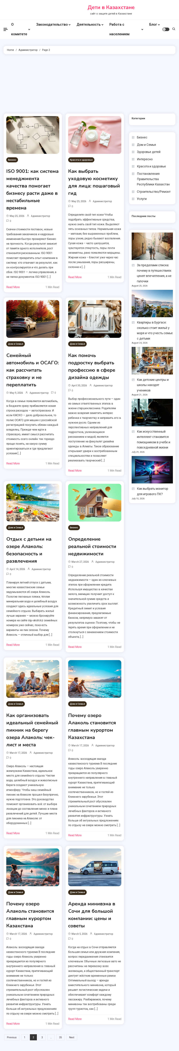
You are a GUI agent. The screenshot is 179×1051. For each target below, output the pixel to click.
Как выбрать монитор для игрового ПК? (152, 491)
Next (71, 1037)
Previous (12, 1037)
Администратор (40, 216)
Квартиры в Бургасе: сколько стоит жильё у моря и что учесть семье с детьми (155, 330)
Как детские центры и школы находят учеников (153, 385)
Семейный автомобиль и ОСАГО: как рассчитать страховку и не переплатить (32, 370)
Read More (13, 287)
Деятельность (89, 24)
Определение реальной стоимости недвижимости (92, 546)
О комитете (19, 29)
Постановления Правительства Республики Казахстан (153, 179)
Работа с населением (119, 29)
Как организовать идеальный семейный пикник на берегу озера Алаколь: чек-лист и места (32, 730)
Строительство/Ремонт (154, 191)
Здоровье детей (148, 152)
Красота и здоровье (81, 160)
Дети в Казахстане (111, 7)
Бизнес (12, 160)
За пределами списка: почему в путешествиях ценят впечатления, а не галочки (154, 273)
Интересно (145, 159)
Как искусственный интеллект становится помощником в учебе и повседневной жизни (153, 439)
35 (60, 1037)
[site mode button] (165, 29)
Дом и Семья (15, 344)
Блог (153, 24)
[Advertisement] (89, 83)
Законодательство (52, 24)
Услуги (142, 199)
